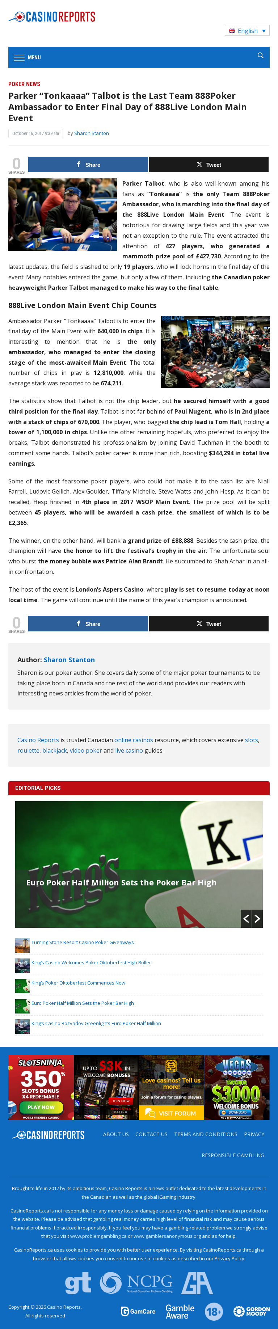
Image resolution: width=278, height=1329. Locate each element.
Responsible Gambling (233, 1155)
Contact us (151, 1134)
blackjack (54, 750)
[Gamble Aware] (175, 1311)
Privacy (254, 1134)
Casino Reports (38, 740)
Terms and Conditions (205, 1134)
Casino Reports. (64, 1307)
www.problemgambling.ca (98, 1236)
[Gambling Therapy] (247, 1311)
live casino (129, 750)
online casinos (133, 740)
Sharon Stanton (91, 133)
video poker (86, 750)
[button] (246, 919)
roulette (28, 750)
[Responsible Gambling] (209, 1311)
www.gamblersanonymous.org (167, 1236)
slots (251, 740)
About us (116, 1134)
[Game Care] (138, 1311)
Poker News (24, 84)
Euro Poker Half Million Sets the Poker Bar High (121, 882)
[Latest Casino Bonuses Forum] (171, 1087)
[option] (139, 864)
